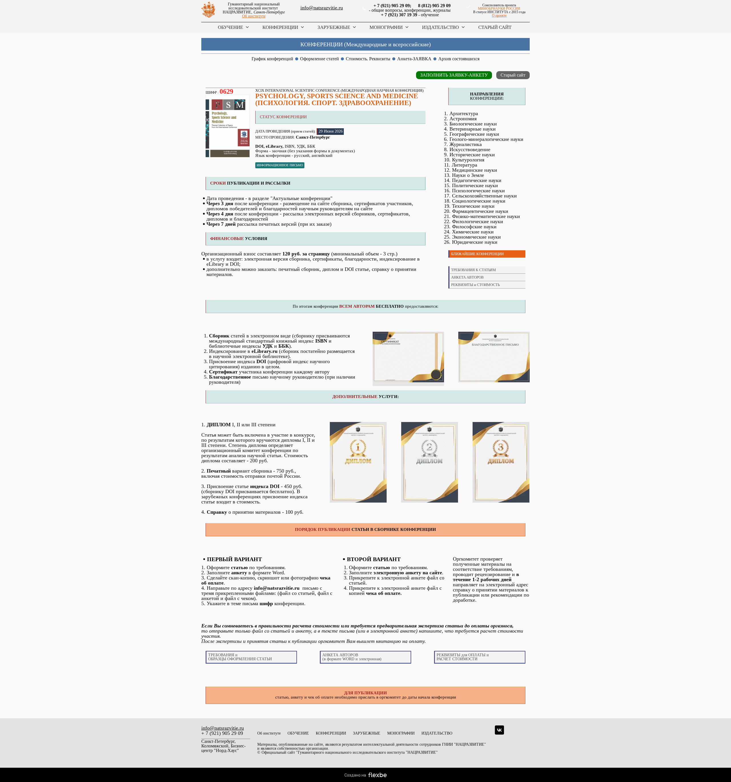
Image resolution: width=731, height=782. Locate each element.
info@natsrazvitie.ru (321, 8)
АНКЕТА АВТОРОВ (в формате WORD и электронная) (351, 657)
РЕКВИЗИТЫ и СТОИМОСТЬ (475, 285)
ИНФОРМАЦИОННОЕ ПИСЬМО (280, 165)
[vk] (499, 730)
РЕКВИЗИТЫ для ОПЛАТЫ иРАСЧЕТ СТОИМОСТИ (463, 657)
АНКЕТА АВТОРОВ (467, 277)
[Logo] (208, 10)
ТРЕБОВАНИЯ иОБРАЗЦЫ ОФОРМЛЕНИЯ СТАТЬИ (240, 657)
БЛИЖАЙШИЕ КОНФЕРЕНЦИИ (477, 254)
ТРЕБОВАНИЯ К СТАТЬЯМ (473, 270)
